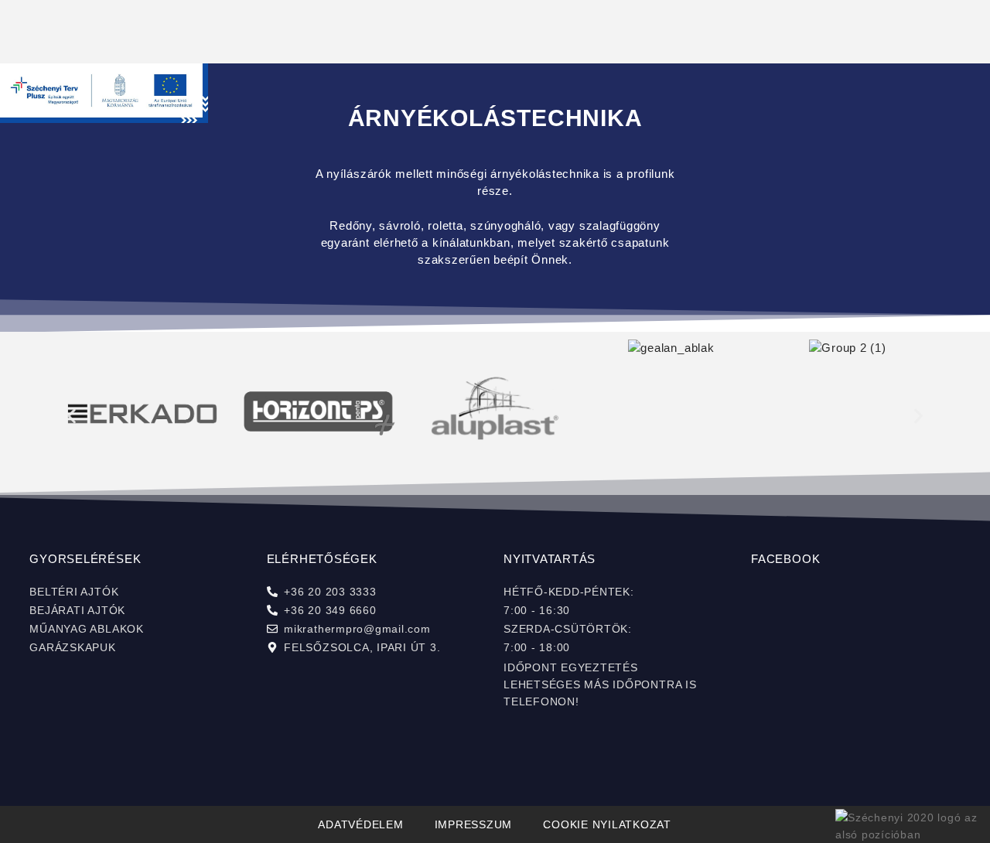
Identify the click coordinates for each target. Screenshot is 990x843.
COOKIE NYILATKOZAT (607, 824)
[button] (71, 415)
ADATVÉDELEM (360, 824)
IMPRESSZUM (474, 824)
